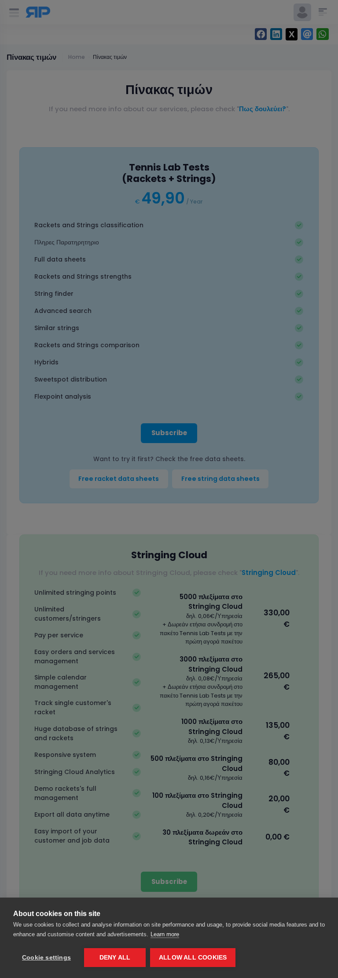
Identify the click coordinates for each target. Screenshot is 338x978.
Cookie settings (46, 957)
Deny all (115, 957)
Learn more (165, 934)
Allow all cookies (193, 957)
